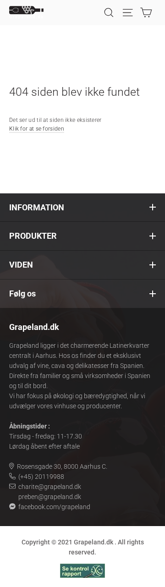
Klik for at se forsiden (36, 129)
